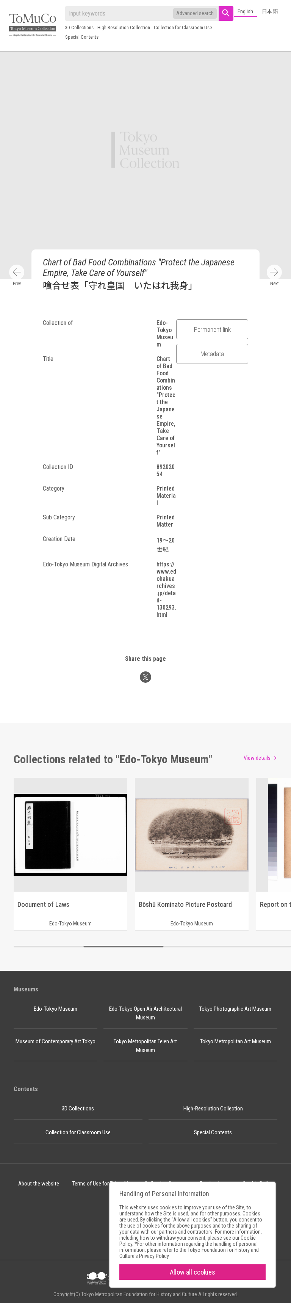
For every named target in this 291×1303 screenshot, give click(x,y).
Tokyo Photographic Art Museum (235, 1008)
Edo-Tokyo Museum (55, 1008)
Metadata (212, 354)
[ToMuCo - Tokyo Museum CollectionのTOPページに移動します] (32, 25)
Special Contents (82, 37)
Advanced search (195, 13)
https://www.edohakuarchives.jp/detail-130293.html (166, 589)
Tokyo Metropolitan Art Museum (235, 1041)
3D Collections (79, 27)
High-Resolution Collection (123, 27)
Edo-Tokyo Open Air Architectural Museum (145, 1013)
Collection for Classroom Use (183, 27)
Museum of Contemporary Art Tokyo (55, 1041)
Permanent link (212, 329)
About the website (38, 1183)
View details (257, 757)
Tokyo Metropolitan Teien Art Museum (145, 1046)
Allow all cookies (192, 1272)
